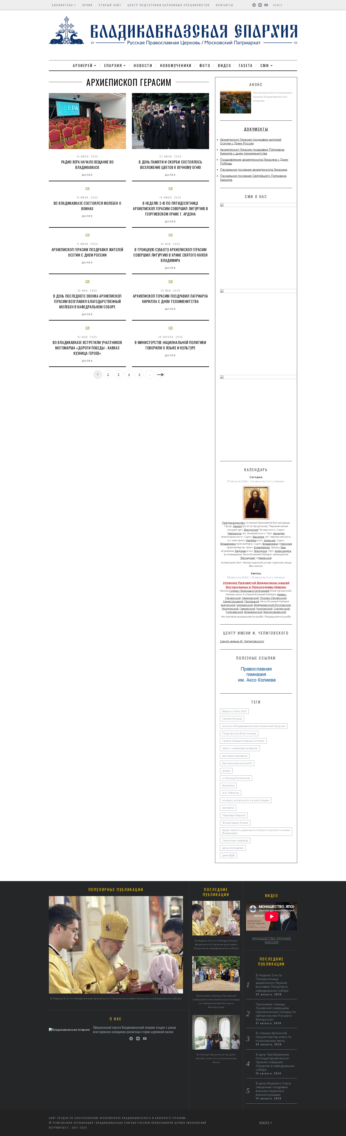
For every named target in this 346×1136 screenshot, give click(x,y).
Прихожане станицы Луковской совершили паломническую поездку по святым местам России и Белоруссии (276, 1012)
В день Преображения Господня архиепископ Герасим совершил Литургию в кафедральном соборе (275, 1062)
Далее (87, 174)
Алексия (269, 540)
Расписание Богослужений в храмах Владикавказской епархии (272, 96)
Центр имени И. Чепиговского (242, 641)
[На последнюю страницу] (160, 374)
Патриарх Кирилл (233, 815)
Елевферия (262, 547)
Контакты (224, 5)
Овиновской (250, 598)
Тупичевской (234, 612)
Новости (143, 65)
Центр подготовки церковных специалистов (169, 5)
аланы (226, 770)
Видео (224, 65)
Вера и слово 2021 (234, 711)
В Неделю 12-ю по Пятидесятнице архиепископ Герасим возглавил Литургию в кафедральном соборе (116, 998)
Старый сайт (110, 5)
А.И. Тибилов (230, 792)
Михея (237, 526)
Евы (283, 547)
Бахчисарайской (275, 612)
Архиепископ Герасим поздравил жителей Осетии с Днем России (250, 141)
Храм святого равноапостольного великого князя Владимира (256, 832)
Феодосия (251, 529)
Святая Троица (232, 718)
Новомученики (176, 65)
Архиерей (83, 65)
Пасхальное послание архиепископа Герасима (253, 169)
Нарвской (265, 557)
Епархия (113, 65)
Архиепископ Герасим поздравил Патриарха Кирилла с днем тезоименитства (252, 151)
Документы (256, 129)
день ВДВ (228, 855)
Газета (246, 65)
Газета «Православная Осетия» (243, 740)
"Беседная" (247, 557)
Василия (258, 536)
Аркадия (279, 533)
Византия (228, 785)
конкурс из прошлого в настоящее (245, 800)
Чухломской (264, 608)
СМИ (265, 65)
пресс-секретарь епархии (240, 748)
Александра (283, 550)
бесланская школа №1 (237, 763)
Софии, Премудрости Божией (249, 590)
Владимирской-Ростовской (272, 605)
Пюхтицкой (251, 601)
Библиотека (62, 5)
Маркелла (234, 533)
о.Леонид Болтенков (236, 778)
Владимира (228, 543)
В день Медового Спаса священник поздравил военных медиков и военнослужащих (273, 1089)
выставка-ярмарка (234, 755)
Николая (286, 543)
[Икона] (256, 519)
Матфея (251, 540)
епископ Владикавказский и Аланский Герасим (253, 726)
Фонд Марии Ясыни (235, 822)
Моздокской (230, 608)
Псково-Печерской (273, 598)
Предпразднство (233, 522)
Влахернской (253, 612)
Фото (204, 65)
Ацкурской (228, 605)
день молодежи (232, 847)
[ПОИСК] (294, 5)
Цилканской (244, 605)
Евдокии (240, 550)
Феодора (260, 550)
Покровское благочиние (239, 733)
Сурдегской (282, 608)
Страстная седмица (235, 840)
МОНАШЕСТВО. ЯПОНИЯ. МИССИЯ (271, 940)
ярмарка (228, 807)
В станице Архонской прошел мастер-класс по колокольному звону (216, 1058)
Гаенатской (247, 608)
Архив (87, 5)
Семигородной (233, 601)
